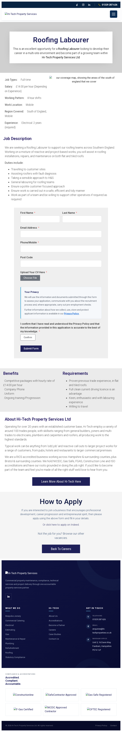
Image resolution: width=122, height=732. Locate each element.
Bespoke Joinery (13, 616)
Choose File (30, 277)
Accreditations (55, 620)
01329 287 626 (109, 4)
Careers (52, 630)
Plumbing (9, 643)
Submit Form (31, 348)
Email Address (28, 227)
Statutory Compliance (15, 657)
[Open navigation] (113, 14)
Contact (113, 726)
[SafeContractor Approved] (61, 695)
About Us (53, 616)
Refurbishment (12, 648)
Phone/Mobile (28, 242)
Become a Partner (57, 625)
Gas (7, 634)
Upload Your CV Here (32, 272)
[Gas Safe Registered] (99, 695)
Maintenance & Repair (15, 639)
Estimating (10, 630)
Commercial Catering (14, 620)
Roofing (9, 652)
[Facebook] (77, 5)
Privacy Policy (71, 313)
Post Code (26, 257)
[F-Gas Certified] (23, 709)
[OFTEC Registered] (99, 709)
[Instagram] (83, 5)
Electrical (9, 625)
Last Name (68, 212)
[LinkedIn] (89, 5)
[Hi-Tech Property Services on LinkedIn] (8, 596)
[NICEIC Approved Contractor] (61, 709)
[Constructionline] (23, 695)
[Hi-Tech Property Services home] (21, 573)
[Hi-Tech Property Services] (21, 14)
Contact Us (54, 639)
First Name (26, 212)
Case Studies (55, 634)
